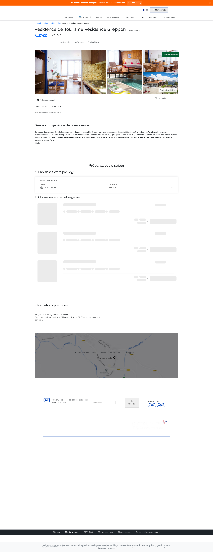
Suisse (46, 23)
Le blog (95, 493)
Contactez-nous (49, 444)
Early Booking (77, 460)
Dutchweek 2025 (119, 504)
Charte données (124, 532)
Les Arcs (116, 463)
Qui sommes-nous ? (51, 448)
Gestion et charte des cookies (148, 532)
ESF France (158, 479)
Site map (57, 532)
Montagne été (169, 17)
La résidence (79, 42)
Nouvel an (137, 452)
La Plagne (116, 460)
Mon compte (160, 10)
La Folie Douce (118, 506)
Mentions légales (72, 532)
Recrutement (48, 452)
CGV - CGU (88, 532)
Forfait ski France (160, 476)
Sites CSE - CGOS (99, 455)
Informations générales (46, 42)
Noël (135, 450)
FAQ (45, 456)
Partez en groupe (99, 452)
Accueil (38, 23)
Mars (135, 463)
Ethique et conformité (52, 459)
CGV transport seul (106, 532)
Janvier (136, 455)
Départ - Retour (50, 187)
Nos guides (96, 496)
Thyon (59, 23)
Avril (135, 466)
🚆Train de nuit (85, 17)
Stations (99, 17)
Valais (53, 23)
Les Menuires (117, 466)
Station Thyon (93, 42)
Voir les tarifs (65, 42)
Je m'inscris (131, 402)
